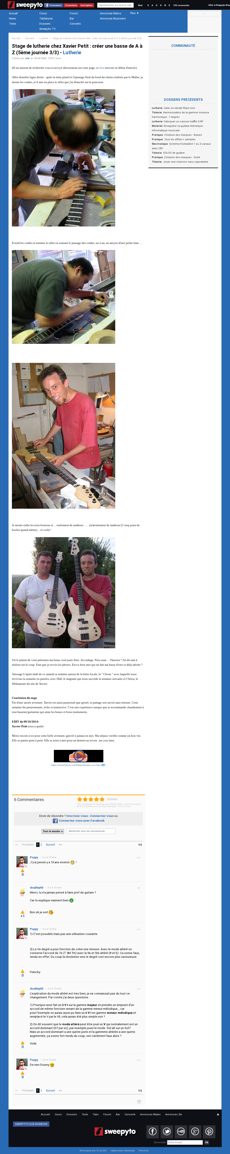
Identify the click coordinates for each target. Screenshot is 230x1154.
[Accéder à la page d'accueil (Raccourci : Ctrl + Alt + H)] (25, 7)
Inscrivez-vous (77, 816)
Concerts (75, 23)
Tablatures (46, 18)
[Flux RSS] (139, 1101)
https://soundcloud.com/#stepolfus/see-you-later (76, 765)
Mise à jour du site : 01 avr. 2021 (93, 1151)
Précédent (28, 844)
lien (102, 67)
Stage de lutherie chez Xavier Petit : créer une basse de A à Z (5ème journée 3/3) (97, 38)
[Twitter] (167, 1131)
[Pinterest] (209, 1131)
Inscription (87, 5)
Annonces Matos (110, 13)
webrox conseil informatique (123, 1151)
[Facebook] (152, 1131)
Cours (43, 13)
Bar (72, 18)
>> (60, 844)
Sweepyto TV (47, 28)
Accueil (13, 13)
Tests (12, 23)
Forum (74, 13)
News (12, 18)
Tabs (96, 1114)
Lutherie (43, 38)
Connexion (56, 5)
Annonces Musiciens (113, 18)
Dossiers (45, 23)
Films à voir (143, 1151)
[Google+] (195, 1131)
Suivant (50, 844)
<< (16, 844)
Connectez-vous (102, 816)
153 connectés (181, 5)
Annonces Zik (173, 1114)
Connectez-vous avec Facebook (81, 820)
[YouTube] (181, 1131)
